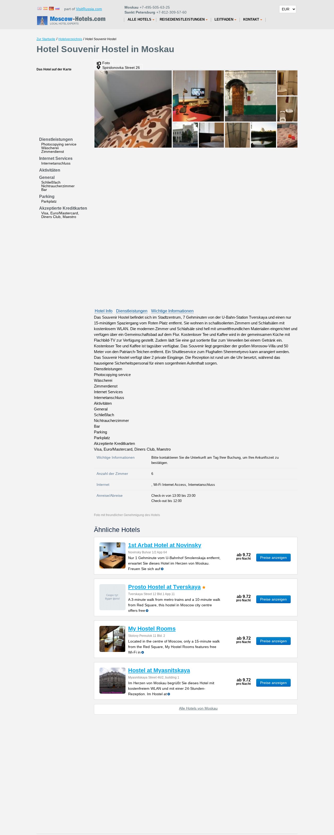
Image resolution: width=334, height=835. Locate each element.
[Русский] (57, 8)
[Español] (45, 8)
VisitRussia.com (89, 9)
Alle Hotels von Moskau (198, 708)
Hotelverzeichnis (70, 39)
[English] (39, 8)
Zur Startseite (46, 39)
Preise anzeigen (273, 557)
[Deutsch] (51, 8)
